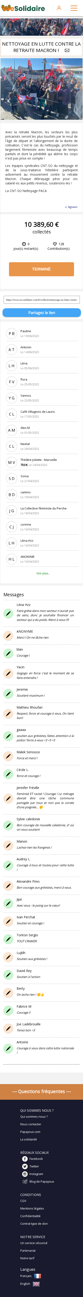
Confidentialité (30, 1216)
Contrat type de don (34, 1223)
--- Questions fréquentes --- (41, 1091)
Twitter (34, 1166)
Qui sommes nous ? (34, 1116)
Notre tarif (27, 1258)
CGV (23, 1201)
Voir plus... (43, 573)
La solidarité (28, 1139)
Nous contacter (30, 1124)
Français (26, 1276)
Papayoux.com (30, 1132)
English (25, 1284)
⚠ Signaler (71, 207)
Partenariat (28, 1250)
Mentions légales (32, 1208)
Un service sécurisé (33, 1243)
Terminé (41, 269)
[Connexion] (59, 8)
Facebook (36, 1159)
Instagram (36, 1174)
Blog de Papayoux (42, 1181)
